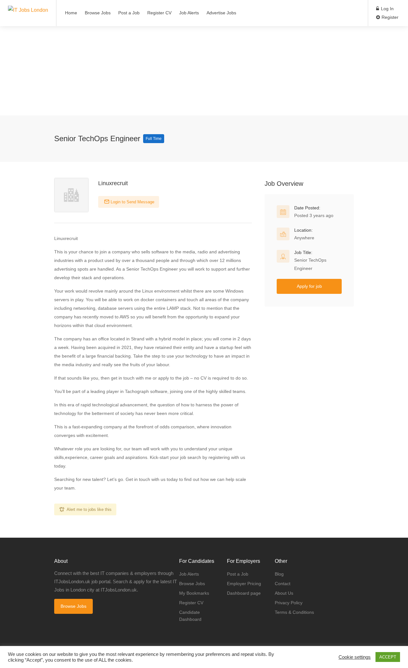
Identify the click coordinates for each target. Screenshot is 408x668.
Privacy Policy (288, 602)
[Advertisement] (191, 70)
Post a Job (129, 12)
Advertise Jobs (221, 12)
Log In (387, 8)
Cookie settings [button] (355, 657)
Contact (282, 583)
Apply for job (309, 286)
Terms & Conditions (294, 612)
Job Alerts (189, 12)
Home (71, 12)
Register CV (159, 12)
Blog (279, 574)
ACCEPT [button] (387, 657)
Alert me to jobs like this (89, 509)
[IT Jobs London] (28, 4)
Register (389, 17)
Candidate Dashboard (190, 616)
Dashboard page (244, 593)
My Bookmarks (194, 593)
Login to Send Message (131, 202)
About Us (284, 593)
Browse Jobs (98, 12)
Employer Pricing (244, 583)
